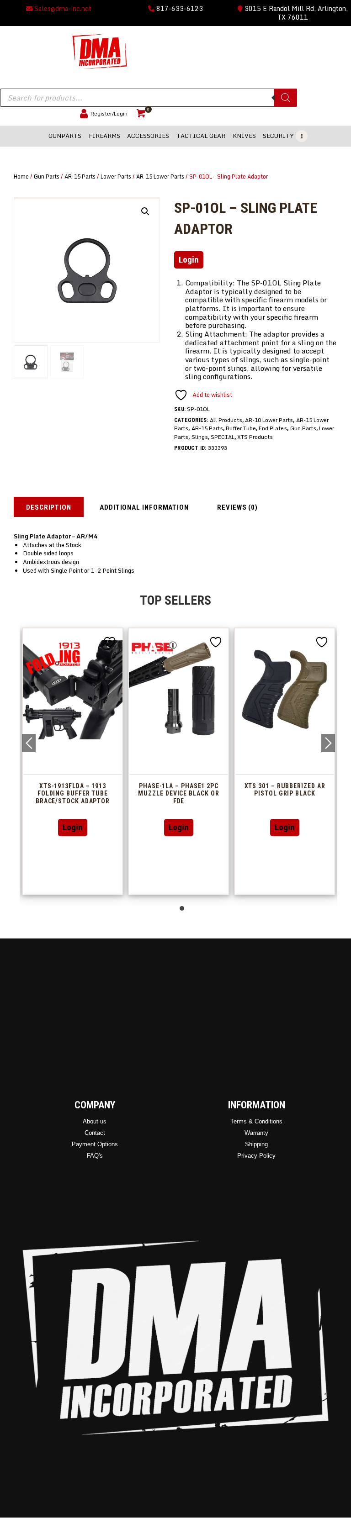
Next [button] (328, 743)
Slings (199, 436)
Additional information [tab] (144, 507)
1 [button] (175, 908)
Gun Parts (46, 176)
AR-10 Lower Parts (269, 420)
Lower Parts (116, 176)
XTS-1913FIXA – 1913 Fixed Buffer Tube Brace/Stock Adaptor (135, 793)
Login (189, 259)
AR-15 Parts (80, 176)
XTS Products (255, 436)
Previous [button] (29, 743)
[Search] (285, 98)
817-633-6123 (178, 8)
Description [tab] (48, 507)
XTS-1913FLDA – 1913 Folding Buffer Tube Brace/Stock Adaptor (241, 793)
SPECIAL (222, 436)
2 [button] (182, 908)
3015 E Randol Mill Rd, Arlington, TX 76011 (295, 12)
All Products (226, 420)
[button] (145, 211)
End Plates (273, 428)
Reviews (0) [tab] (237, 507)
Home (21, 176)
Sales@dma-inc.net (61, 8)
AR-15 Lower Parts (160, 176)
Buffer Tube (241, 428)
